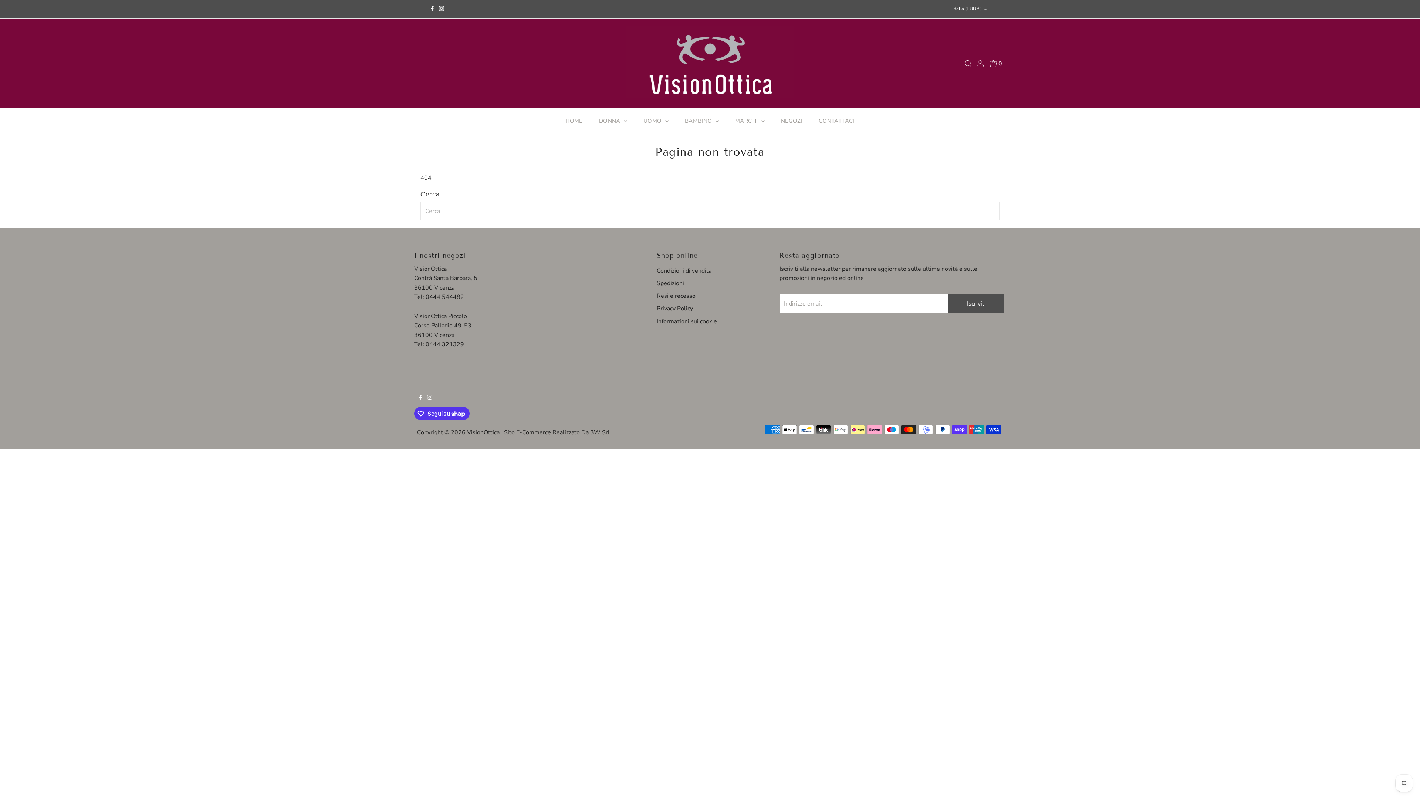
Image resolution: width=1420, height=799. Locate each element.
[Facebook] (432, 9)
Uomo (653, 121)
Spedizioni (670, 283)
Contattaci (837, 121)
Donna (610, 121)
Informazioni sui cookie (687, 321)
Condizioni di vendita (684, 271)
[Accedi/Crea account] (980, 63)
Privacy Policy (675, 308)
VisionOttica (483, 432)
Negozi (791, 121)
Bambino (699, 121)
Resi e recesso (676, 296)
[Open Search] (968, 63)
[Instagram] (441, 9)
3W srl (600, 432)
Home (574, 121)
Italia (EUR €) (967, 9)
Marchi (747, 121)
